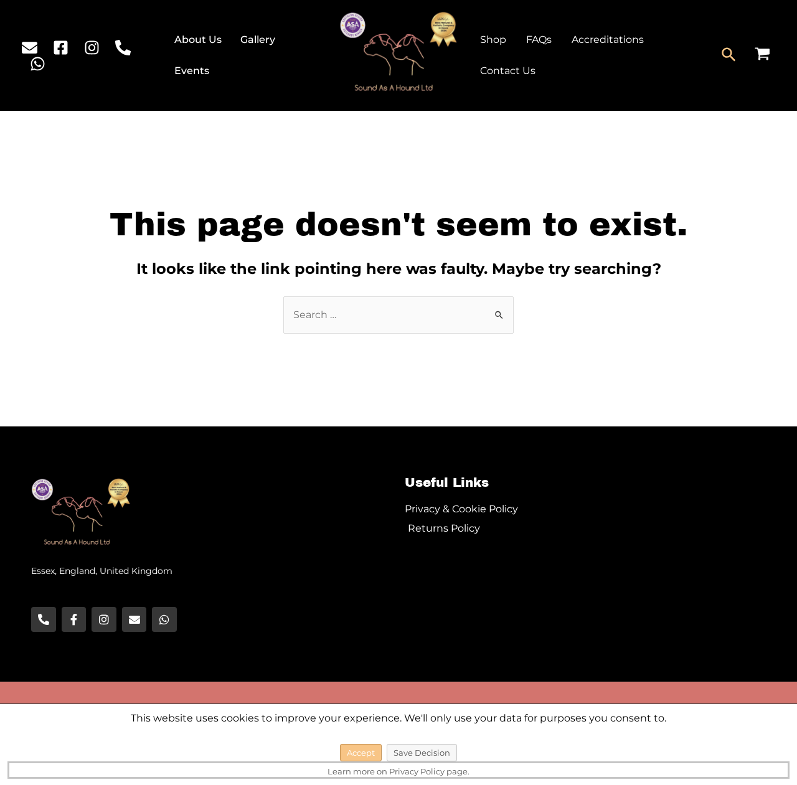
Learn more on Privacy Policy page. (398, 771)
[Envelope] (134, 619)
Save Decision (422, 753)
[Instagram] (92, 47)
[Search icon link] (729, 55)
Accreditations (608, 39)
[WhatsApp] (37, 64)
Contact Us (507, 71)
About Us (198, 39)
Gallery (257, 39)
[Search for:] (398, 315)
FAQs (539, 39)
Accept (361, 753)
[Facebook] (60, 47)
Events (191, 71)
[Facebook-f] (74, 619)
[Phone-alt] (43, 619)
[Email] (29, 47)
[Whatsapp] (164, 619)
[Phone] (123, 47)
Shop (493, 39)
